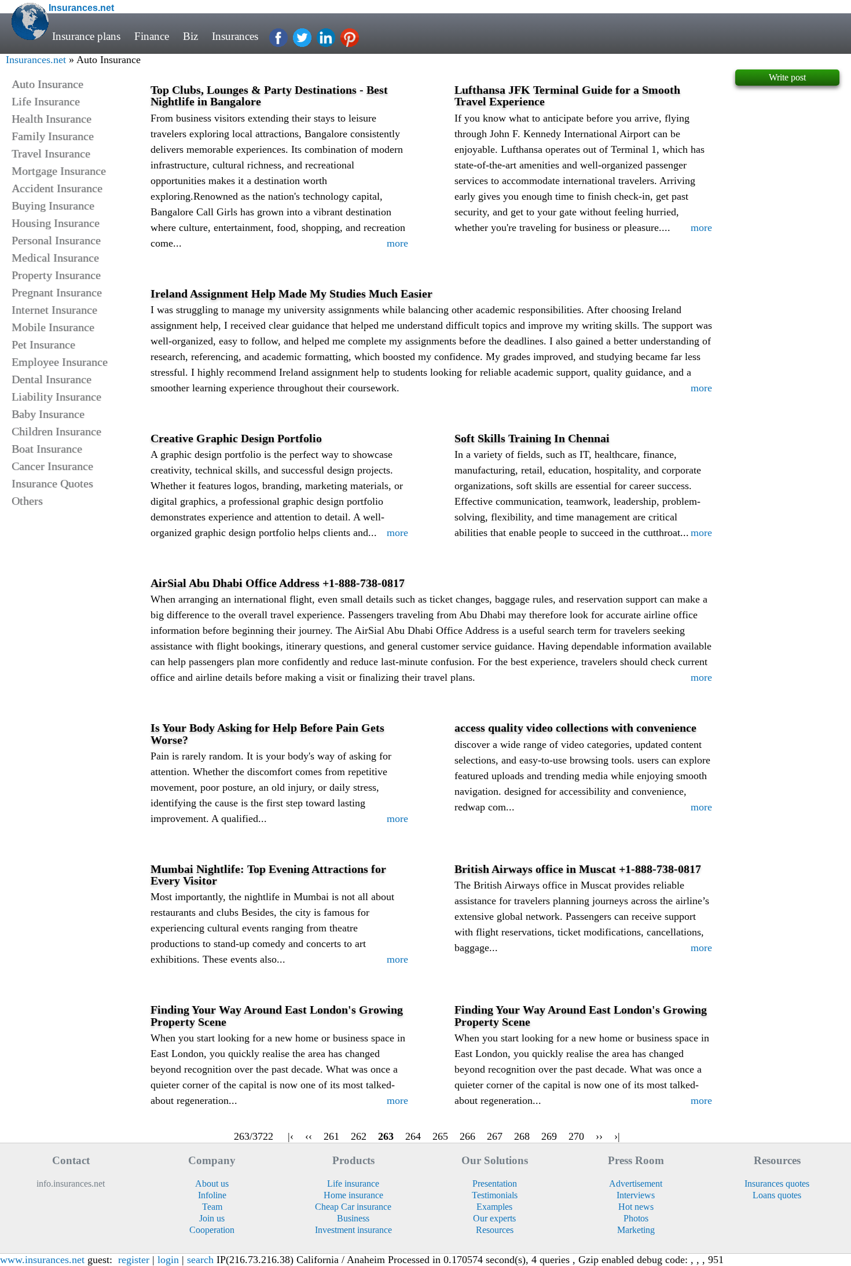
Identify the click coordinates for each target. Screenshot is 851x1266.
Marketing (636, 1229)
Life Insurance (46, 101)
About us (212, 1183)
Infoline (212, 1195)
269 (549, 1136)
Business (353, 1218)
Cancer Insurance (52, 466)
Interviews (636, 1195)
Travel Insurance (51, 153)
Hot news (636, 1206)
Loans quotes (777, 1195)
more (397, 243)
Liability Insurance (56, 396)
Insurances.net (36, 59)
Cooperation (211, 1229)
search (200, 1259)
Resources (494, 1229)
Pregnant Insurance (57, 292)
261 (331, 1136)
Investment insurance (353, 1229)
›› (599, 1136)
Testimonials (495, 1195)
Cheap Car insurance (353, 1206)
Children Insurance (56, 431)
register (133, 1259)
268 (522, 1136)
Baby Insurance (48, 414)
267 (494, 1136)
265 (440, 1136)
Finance (151, 36)
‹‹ (308, 1136)
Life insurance (353, 1183)
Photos (635, 1218)
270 (576, 1136)
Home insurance (353, 1195)
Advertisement (635, 1183)
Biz (190, 36)
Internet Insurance (54, 309)
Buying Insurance (53, 205)
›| (617, 1136)
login (168, 1259)
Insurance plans (86, 36)
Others (27, 500)
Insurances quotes (776, 1183)
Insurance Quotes (52, 483)
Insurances (235, 36)
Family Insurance (53, 136)
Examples (494, 1206)
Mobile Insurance (53, 327)
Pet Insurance (43, 344)
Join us (212, 1218)
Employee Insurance (60, 361)
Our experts (494, 1218)
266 (467, 1136)
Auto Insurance (47, 84)
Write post (787, 77)
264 (413, 1136)
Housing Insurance (56, 222)
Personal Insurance (56, 240)
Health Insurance (51, 118)
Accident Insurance (57, 188)
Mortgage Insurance (59, 170)
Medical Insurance (55, 257)
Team (212, 1206)
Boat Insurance (47, 448)
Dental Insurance (51, 379)
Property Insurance (56, 275)
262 (358, 1136)
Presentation (494, 1183)
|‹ (291, 1136)
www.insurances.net (42, 1259)
